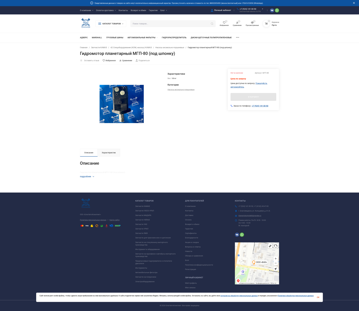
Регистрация (190, 269)
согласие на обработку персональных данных (239, 296)
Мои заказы (190, 287)
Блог (187, 260)
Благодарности (191, 238)
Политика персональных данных (93, 220)
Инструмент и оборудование (147, 249)
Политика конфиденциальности (199, 265)
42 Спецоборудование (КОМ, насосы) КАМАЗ (131, 47)
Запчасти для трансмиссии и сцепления (153, 238)
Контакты (189, 211)
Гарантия (189, 229)
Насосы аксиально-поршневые (169, 47)
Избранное (111, 60)
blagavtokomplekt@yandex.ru (250, 216)
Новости (188, 251)
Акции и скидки (192, 242)
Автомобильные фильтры (146, 272)
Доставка (189, 215)
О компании (190, 206)
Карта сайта (114, 220)
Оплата (188, 220)
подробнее (86, 176)
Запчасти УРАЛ (141, 229)
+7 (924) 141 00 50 (248, 9)
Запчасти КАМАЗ (99, 47)
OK (318, 297)
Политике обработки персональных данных (296, 296)
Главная (84, 47)
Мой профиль (191, 283)
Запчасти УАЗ (141, 224)
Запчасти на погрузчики (145, 277)
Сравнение (127, 60)
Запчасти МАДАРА (143, 215)
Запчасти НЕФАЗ (142, 220)
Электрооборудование (145, 281)
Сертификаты (191, 233)
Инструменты (141, 268)
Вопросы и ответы (193, 247)
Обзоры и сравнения (194, 256)
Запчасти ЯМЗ (141, 233)
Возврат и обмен (192, 224)
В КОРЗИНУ (253, 97)
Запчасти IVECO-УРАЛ (144, 211)
